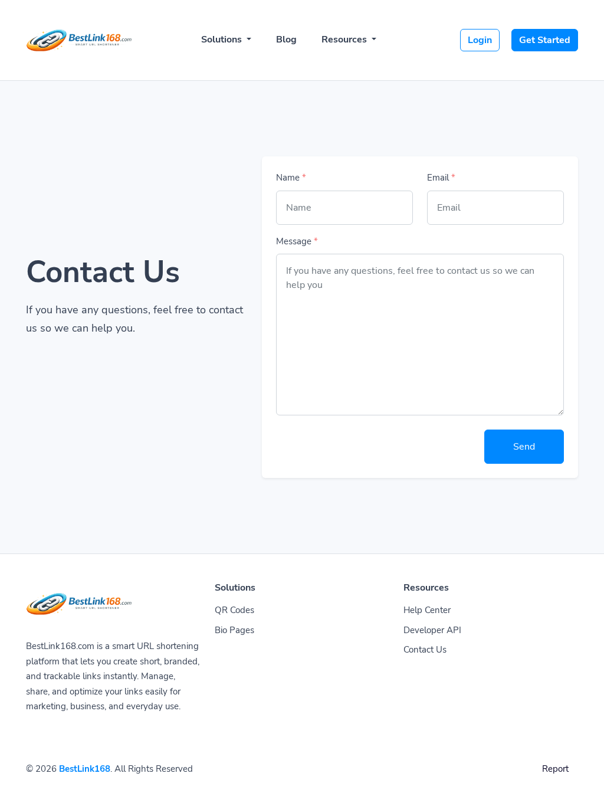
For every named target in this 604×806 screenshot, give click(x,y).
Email (441, 178)
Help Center (427, 610)
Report (555, 769)
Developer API (432, 630)
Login (480, 40)
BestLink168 (84, 769)
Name (291, 178)
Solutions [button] (222, 39)
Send (524, 446)
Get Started (544, 40)
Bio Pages (234, 630)
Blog (286, 39)
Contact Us (425, 650)
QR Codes (234, 610)
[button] (582, 785)
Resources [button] (345, 39)
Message (297, 241)
